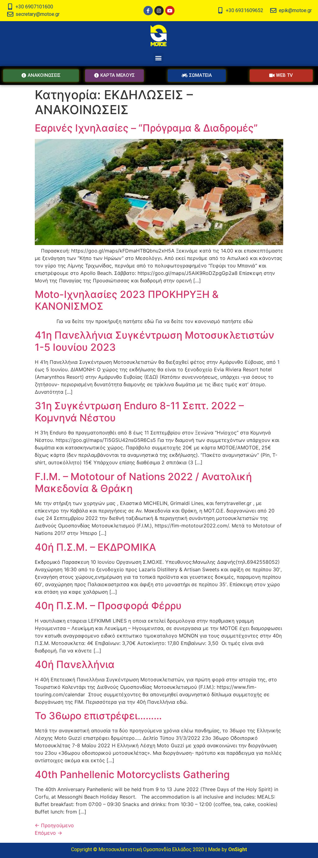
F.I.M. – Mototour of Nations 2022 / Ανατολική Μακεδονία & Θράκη (143, 482)
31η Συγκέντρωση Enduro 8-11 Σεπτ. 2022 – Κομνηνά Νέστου (139, 412)
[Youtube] (170, 10)
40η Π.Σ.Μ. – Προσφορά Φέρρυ (108, 606)
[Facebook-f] (148, 10)
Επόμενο (48, 833)
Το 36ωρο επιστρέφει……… (98, 716)
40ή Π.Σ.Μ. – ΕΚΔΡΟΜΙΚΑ (95, 547)
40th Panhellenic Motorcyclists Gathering (132, 774)
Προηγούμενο (54, 825)
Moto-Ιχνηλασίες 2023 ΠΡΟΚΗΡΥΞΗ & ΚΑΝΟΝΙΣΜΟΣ (127, 300)
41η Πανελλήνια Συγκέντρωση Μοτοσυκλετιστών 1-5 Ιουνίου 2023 (154, 341)
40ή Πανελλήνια (75, 664)
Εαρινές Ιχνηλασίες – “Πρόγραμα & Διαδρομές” (146, 128)
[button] (158, 58)
